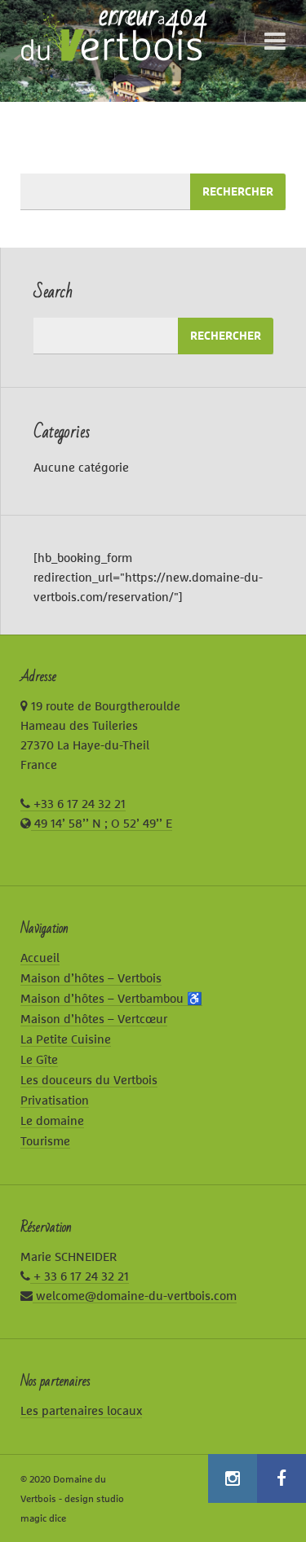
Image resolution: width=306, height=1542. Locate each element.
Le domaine (52, 1120)
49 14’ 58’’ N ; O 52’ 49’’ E (101, 823)
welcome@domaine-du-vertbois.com (135, 1296)
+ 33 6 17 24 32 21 (79, 1276)
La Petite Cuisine (65, 1039)
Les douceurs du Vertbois (88, 1080)
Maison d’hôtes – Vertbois (91, 978)
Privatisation (54, 1100)
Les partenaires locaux (81, 1410)
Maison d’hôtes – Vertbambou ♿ (111, 998)
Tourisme (45, 1141)
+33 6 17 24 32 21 (78, 804)
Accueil (40, 957)
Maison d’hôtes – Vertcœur (93, 1019)
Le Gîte (39, 1059)
